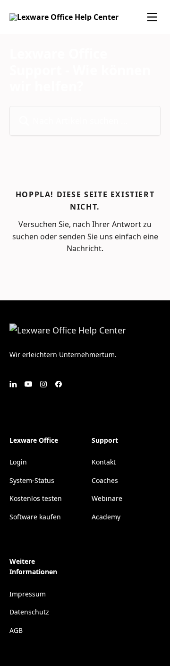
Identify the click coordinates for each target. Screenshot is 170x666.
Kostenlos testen (35, 498)
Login (18, 461)
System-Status (31, 480)
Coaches (105, 480)
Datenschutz (29, 611)
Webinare (107, 498)
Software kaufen (35, 516)
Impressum (27, 593)
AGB (16, 630)
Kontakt (104, 461)
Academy (106, 516)
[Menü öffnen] (152, 17)
